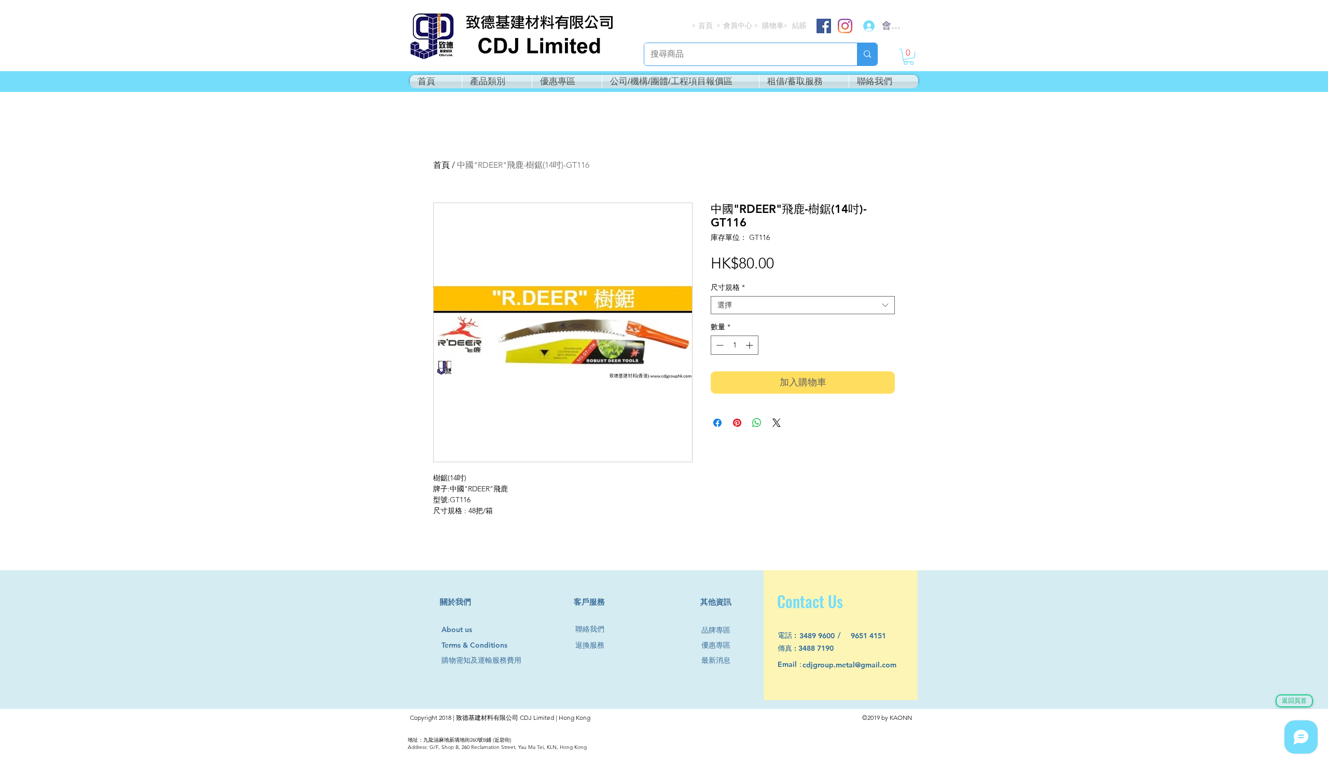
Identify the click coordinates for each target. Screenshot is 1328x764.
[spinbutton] (734, 345)
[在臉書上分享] (717, 423)
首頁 (441, 165)
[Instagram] (845, 26)
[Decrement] (718, 345)
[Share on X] (776, 423)
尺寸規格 (728, 287)
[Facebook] (824, 26)
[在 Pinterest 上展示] (737, 423)
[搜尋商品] (867, 54)
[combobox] (803, 305)
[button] (908, 57)
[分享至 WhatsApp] (757, 423)
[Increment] (750, 345)
